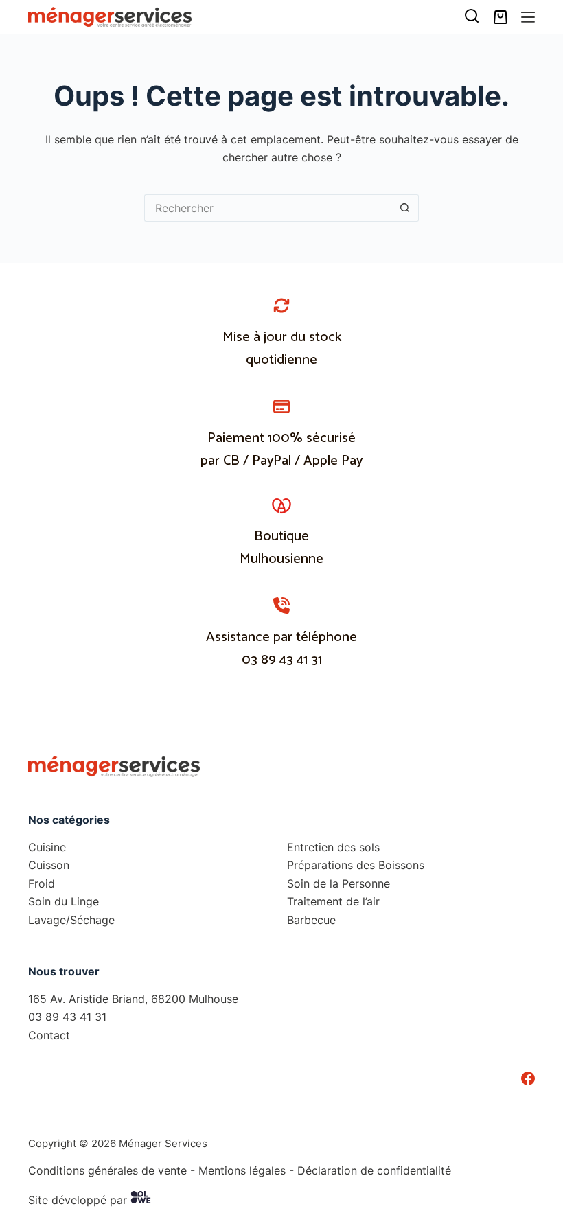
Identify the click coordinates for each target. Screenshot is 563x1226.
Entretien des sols (333, 847)
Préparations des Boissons (355, 865)
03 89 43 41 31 (282, 660)
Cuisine (47, 847)
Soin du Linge (63, 901)
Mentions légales (242, 1170)
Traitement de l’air (333, 901)
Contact (49, 1035)
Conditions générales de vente (107, 1170)
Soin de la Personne (338, 883)
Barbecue (311, 920)
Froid (41, 883)
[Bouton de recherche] (405, 208)
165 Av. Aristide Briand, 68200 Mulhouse (133, 999)
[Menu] (528, 17)
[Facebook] (528, 1078)
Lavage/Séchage (71, 920)
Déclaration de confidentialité (374, 1170)
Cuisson (48, 865)
